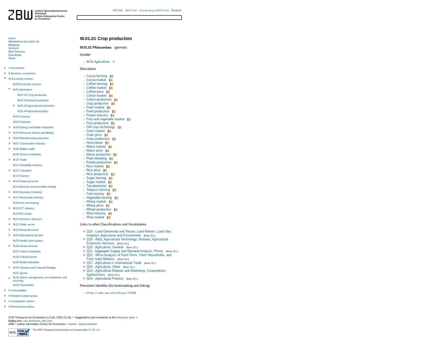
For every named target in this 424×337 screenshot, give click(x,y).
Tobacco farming (98, 190)
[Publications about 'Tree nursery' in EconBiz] (108, 193)
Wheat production (98, 209)
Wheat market (96, 201)
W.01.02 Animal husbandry (33, 100)
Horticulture (94, 142)
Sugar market (96, 182)
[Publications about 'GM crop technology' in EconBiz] (119, 127)
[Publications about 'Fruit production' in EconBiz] (112, 123)
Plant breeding (96, 158)
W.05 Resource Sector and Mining (33, 132)
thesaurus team (125, 317)
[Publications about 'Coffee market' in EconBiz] (110, 88)
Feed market (95, 107)
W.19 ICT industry (23, 208)
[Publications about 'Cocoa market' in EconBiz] (110, 80)
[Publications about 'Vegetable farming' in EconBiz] (116, 197)
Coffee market (96, 88)
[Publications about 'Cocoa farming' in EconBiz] (111, 76)
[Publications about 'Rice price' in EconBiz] (105, 170)
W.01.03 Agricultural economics (35, 105)
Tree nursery (95, 193)
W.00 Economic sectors (27, 84)
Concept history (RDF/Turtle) (154, 10)
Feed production (97, 111)
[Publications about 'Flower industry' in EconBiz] (112, 115)
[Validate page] (19, 335)
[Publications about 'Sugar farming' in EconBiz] (110, 178)
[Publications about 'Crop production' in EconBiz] (113, 103)
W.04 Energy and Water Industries (33, 127)
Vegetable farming (99, 197)
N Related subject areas (23, 295)
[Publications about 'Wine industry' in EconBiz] (110, 213)
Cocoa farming (96, 76)
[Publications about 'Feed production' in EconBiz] (113, 111)
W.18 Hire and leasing (26, 202)
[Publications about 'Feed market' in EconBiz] (108, 107)
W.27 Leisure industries (27, 251)
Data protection (88, 324)
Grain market (95, 131)
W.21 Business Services (27, 219)
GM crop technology (100, 127)
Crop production (97, 103)
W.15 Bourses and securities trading (34, 186)
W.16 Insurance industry (27, 192)
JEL (152, 235)
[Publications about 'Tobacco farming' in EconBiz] (114, 190)
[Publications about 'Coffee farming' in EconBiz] (111, 84)
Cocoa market (96, 80)
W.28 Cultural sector (25, 256)
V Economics (16, 67)
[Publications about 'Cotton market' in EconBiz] (110, 95)
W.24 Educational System (28, 235)
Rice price (93, 170)
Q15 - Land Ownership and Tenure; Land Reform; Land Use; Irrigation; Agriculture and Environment (129, 233)
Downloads (15, 54)
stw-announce (31, 320)
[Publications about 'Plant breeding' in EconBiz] (111, 158)
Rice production (97, 174)
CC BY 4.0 (93, 330)
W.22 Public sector (24, 224)
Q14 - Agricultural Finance (105, 278)
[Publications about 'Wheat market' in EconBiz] (110, 201)
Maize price (94, 150)
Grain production (98, 139)
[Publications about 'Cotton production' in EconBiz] (115, 99)
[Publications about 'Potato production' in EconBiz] (115, 162)
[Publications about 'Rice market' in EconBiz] (108, 166)
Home (11, 38)
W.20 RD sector (22, 213)
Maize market (96, 146)
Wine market (95, 217)
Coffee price (95, 91)
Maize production (98, 154)
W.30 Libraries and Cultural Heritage (34, 267)
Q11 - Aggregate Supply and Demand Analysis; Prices (125, 251)
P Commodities (17, 290)
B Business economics (22, 73)
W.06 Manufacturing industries (31, 138)
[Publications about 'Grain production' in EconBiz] (114, 139)
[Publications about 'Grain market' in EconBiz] (109, 131)
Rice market (95, 166)
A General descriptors (22, 306)
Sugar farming (96, 178)
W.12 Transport (22, 170)
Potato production (98, 162)
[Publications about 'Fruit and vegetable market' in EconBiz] (128, 119)
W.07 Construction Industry (29, 143)
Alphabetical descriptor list (23, 41)
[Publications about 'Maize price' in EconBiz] (107, 150)
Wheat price (94, 205)
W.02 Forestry (21, 116)
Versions (13, 48)
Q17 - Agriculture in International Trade (114, 263)
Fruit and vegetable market (105, 119)
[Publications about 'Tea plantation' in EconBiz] (110, 186)
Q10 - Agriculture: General (105, 247)
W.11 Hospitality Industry (27, 165)
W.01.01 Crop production (32, 94)
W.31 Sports (20, 273)
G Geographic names (21, 301)
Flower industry (97, 115)
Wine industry (96, 213)
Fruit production (97, 123)
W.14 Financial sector (26, 181)
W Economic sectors (21, 78)
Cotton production (98, 99)
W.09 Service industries (27, 154)
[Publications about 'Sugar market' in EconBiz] (109, 182)
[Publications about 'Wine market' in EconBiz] (108, 217)
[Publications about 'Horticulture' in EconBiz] (107, 142)
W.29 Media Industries (26, 262)
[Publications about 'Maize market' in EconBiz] (110, 146)
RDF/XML (118, 10)
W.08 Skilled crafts (24, 148)
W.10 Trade (20, 159)
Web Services (16, 51)
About (11, 58)
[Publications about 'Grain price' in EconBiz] (106, 135)
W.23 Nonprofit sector (26, 229)
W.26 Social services (25, 246)
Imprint (72, 324)
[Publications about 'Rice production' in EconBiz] (112, 174)
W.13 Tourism (21, 175)
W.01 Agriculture (97, 62)
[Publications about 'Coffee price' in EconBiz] (108, 91)
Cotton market (96, 95)
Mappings (14, 44)
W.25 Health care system (28, 240)
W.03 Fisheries (22, 121)
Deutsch (176, 10)
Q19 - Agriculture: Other (103, 267)
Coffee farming (96, 84)
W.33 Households (23, 285)
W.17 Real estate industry (28, 197)
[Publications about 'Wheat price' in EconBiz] (107, 205)
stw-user (47, 320)
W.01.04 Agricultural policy (32, 111)
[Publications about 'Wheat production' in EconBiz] (115, 209)
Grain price (94, 135)
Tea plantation (96, 186)
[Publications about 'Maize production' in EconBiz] (115, 154)
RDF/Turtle (131, 10)
